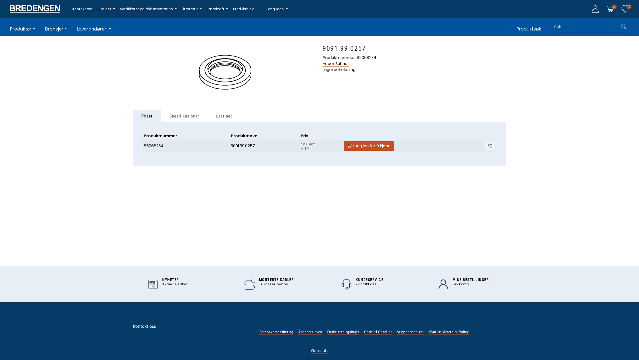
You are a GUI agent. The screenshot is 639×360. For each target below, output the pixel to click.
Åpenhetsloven (310, 332)
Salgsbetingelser (410, 332)
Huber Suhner (335, 63)
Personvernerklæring (276, 332)
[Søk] (623, 27)
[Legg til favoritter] (490, 146)
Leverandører (92, 29)
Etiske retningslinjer (343, 332)
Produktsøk (528, 29)
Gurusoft (319, 351)
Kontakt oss (82, 9)
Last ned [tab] (224, 116)
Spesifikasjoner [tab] (184, 116)
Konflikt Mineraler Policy (449, 332)
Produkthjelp (244, 9)
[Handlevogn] (610, 9)
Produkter (20, 29)
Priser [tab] (147, 116)
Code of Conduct (378, 332)
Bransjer (54, 29)
